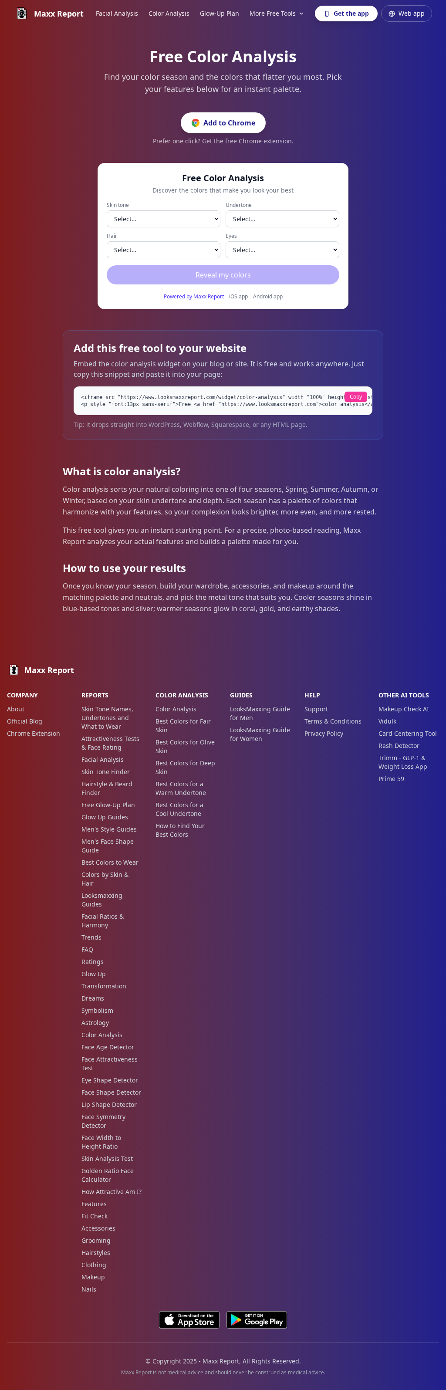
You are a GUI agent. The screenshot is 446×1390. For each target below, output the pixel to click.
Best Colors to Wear (110, 862)
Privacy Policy (323, 733)
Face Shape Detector (111, 1092)
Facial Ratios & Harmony (102, 920)
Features (94, 1204)
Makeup (93, 1277)
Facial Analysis (117, 13)
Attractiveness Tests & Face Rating (110, 742)
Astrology (95, 1022)
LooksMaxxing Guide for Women (260, 734)
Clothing (93, 1265)
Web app (412, 13)
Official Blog (24, 721)
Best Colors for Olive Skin (185, 746)
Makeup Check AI (403, 709)
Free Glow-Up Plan (108, 805)
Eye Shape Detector (109, 1080)
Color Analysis (169, 13)
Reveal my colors (223, 275)
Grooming (96, 1240)
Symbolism (97, 1010)
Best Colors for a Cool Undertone (179, 809)
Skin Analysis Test (107, 1158)
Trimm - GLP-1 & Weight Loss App (402, 762)
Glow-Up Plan (219, 13)
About (15, 709)
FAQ (87, 949)
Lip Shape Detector (109, 1104)
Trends (91, 937)
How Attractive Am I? (111, 1191)
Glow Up (93, 974)
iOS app (238, 296)
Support (316, 709)
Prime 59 (391, 778)
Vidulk (387, 721)
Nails (88, 1289)
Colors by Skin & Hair (104, 878)
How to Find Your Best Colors (180, 830)
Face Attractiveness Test (109, 1063)
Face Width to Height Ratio (101, 1141)
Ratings (92, 961)
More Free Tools (273, 13)
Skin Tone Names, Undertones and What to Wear (107, 718)
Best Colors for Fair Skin (183, 725)
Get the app (351, 13)
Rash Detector (398, 745)
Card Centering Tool (407, 733)
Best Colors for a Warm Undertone (180, 788)
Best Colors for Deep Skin (185, 767)
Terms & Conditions (333, 721)
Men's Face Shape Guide (107, 845)
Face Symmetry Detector (103, 1121)
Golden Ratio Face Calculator (107, 1175)
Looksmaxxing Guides (101, 899)
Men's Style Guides (109, 829)
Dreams (92, 998)
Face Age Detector (107, 1047)
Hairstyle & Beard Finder (106, 788)
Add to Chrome (229, 123)
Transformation (103, 986)
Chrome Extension (33, 733)
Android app (268, 296)
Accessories (98, 1228)
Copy (356, 396)
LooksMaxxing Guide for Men (260, 713)
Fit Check (94, 1216)
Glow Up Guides (104, 817)
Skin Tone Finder (105, 772)
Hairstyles (95, 1252)
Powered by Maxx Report (194, 296)
